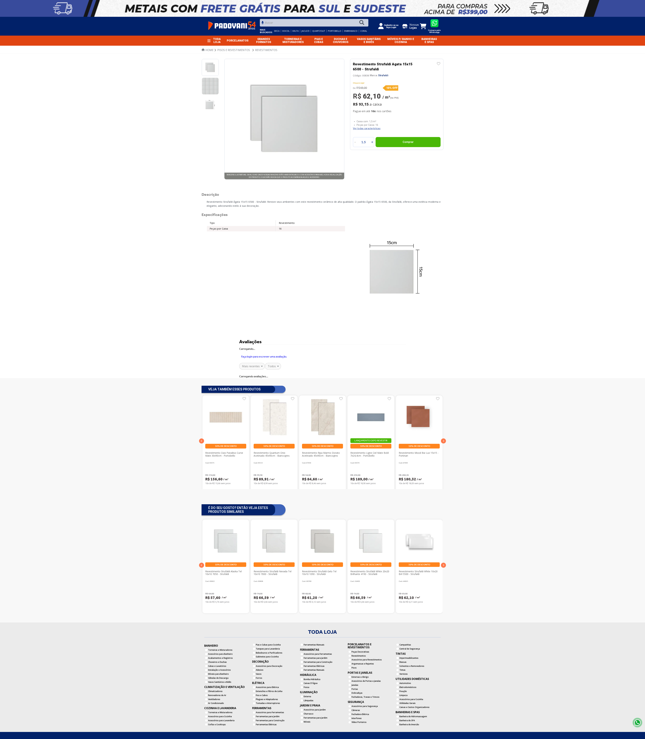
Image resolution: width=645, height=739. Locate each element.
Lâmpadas (308, 715)
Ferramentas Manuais (314, 659)
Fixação (403, 706)
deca (277, 31)
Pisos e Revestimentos (233, 50)
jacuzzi (305, 31)
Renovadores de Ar (217, 710)
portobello (334, 31)
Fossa (306, 702)
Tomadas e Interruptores (268, 718)
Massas (402, 676)
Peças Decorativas (360, 666)
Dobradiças (357, 707)
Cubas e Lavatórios (217, 680)
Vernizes (403, 688)
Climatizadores (215, 706)
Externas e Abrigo (360, 691)
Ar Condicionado (216, 718)
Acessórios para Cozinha (220, 731)
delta (295, 31)
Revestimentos (266, 50)
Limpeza (403, 710)
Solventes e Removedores (411, 680)
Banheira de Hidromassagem (413, 731)
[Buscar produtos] (362, 23)
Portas (355, 703)
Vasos (259, 688)
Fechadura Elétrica (360, 729)
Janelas (355, 699)
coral (363, 31)
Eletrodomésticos (407, 702)
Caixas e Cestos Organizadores (414, 722)
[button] (201, 455)
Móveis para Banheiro (218, 688)
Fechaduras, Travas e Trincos (365, 711)
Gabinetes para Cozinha (267, 671)
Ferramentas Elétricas (314, 680)
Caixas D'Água (310, 698)
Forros (259, 692)
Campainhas (405, 659)
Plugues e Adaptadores (267, 714)
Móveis (307, 736)
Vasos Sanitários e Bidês (219, 696)
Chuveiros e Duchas (217, 676)
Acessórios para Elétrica (267, 702)
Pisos (354, 682)
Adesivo (259, 684)
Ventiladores (214, 714)
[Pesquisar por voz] (263, 23)
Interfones (357, 733)
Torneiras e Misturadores (220, 664)
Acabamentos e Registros (220, 672)
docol (286, 31)
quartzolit (318, 31)
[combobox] (314, 23)
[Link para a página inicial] (207, 50)
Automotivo (405, 698)
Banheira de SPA (407, 735)
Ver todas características (366, 128)
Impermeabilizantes (408, 672)
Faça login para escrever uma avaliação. (264, 361)
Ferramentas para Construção (270, 735)
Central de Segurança (409, 663)
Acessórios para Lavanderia (221, 735)
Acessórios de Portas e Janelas (366, 695)
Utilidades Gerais (407, 718)
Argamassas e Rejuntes (363, 678)
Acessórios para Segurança (365, 721)
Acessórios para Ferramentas (270, 727)
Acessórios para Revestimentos (367, 674)
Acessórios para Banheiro (220, 668)
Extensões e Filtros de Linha (269, 706)
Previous (201, 580)
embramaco (350, 31)
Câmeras (356, 725)
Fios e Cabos (262, 710)
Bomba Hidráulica (312, 694)
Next (443, 580)
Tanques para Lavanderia (268, 663)
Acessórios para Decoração (269, 680)
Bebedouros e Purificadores (269, 667)
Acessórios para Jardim (315, 724)
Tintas (402, 684)
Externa (307, 711)
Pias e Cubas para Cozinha (268, 659)
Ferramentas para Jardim (268, 731)
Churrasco (308, 728)
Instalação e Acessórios (219, 684)
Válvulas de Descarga (218, 692)
